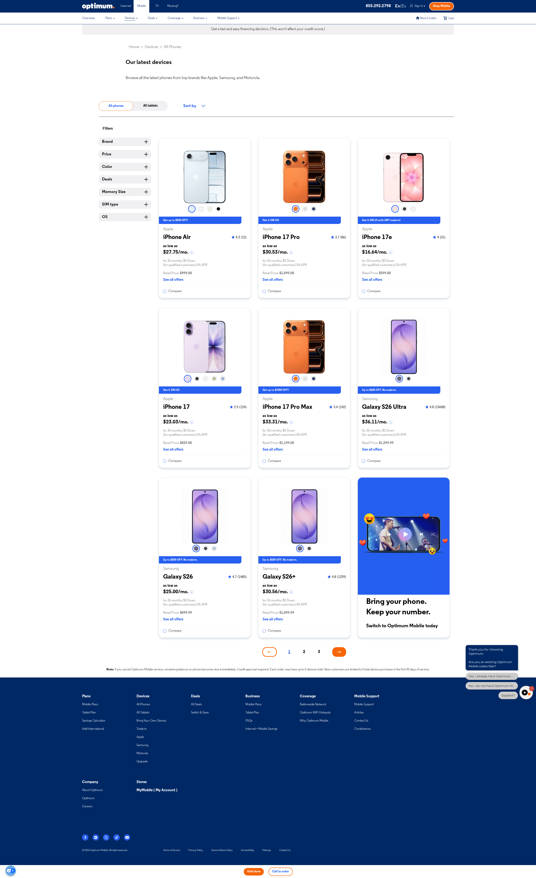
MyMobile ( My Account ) (157, 790)
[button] (114, 18)
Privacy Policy (195, 850)
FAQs (249, 720)
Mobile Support (227, 18)
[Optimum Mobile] (98, 6)
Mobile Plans (90, 704)
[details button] (192, 252)
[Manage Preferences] (10, 870)
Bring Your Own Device (151, 720)
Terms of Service (171, 850)
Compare (175, 291)
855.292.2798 (378, 6)
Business (199, 18)
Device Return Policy (222, 850)
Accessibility (247, 850)
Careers (87, 806)
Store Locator (428, 18)
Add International (93, 729)
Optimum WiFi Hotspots (315, 712)
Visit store (253, 871)
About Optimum (92, 790)
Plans (108, 18)
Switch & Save (200, 712)
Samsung (142, 745)
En (397, 6)
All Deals (196, 704)
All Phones (143, 704)
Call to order (280, 871)
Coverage (174, 18)
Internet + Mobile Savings (261, 729)
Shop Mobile (441, 6)
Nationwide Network (313, 704)
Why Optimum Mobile (314, 720)
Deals (151, 18)
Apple (140, 737)
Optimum (88, 798)
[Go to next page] (339, 652)
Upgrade (142, 761)
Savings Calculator (94, 720)
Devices (130, 18)
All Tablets (143, 712)
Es (404, 6)
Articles (359, 712)
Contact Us (361, 720)
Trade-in (142, 729)
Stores (142, 782)
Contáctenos (362, 729)
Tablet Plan (89, 712)
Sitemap (266, 850)
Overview (88, 18)
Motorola (142, 753)
